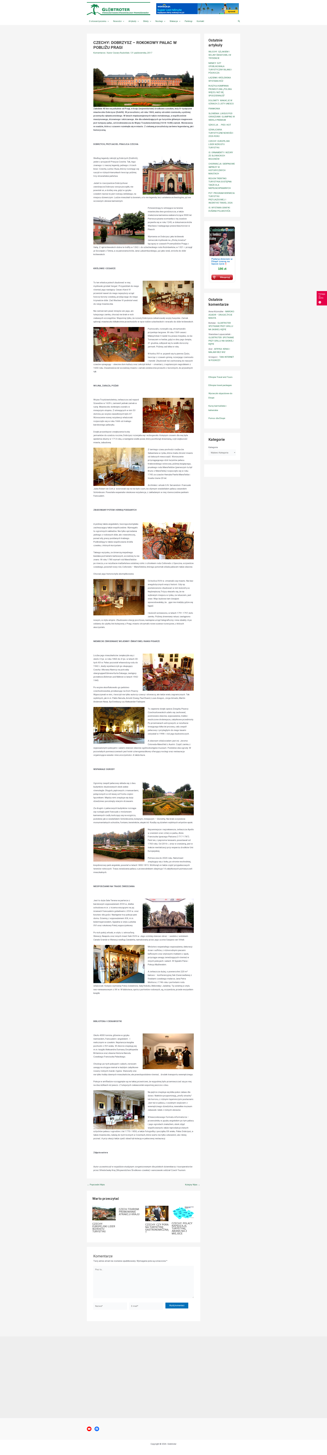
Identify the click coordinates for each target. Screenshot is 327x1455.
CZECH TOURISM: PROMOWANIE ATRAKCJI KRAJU (129, 1212)
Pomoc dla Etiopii (216, 418)
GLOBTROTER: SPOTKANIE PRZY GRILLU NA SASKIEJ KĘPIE (220, 326)
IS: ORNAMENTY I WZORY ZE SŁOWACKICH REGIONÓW (220, 155)
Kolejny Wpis (192, 1185)
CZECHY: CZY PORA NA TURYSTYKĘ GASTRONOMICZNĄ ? (156, 1228)
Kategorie (213, 447)
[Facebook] (97, 1429)
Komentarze (99, 52)
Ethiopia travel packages (220, 385)
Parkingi (188, 21)
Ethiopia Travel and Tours (220, 377)
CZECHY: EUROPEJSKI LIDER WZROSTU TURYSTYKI (103, 1227)
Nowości (117, 21)
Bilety (146, 21)
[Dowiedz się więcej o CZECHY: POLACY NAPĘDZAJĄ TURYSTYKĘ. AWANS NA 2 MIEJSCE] (183, 1212)
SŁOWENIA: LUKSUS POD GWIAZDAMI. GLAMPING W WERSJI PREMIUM (221, 116)
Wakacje (174, 21)
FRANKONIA (214, 108)
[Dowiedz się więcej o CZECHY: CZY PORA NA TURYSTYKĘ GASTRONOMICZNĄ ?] (156, 1213)
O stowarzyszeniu (97, 21)
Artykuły (132, 21)
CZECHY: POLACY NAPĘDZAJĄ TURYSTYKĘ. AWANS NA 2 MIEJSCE (182, 1228)
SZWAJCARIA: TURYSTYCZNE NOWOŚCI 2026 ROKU (220, 132)
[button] (107, 21)
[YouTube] (89, 1429)
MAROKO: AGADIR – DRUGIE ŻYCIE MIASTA (221, 314)
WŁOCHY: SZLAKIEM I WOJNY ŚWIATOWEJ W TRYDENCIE (219, 54)
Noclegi (159, 21)
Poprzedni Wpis (96, 1185)
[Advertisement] (163, 1377)
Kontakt (200, 21)
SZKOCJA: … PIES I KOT (219, 124)
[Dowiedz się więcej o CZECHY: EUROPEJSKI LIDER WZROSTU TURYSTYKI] (104, 1213)
